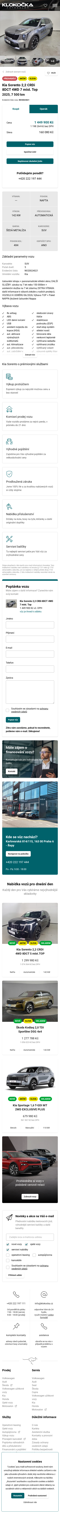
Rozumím (17, 1495)
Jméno (9, 618)
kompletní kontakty (16, 1335)
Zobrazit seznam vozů (16, 72)
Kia (4, 1395)
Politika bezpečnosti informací (42, 1451)
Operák (43, 109)
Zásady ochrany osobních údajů (40, 1444)
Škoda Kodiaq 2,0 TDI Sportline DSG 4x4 (30, 1029)
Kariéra (35, 1428)
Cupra (35, 1392)
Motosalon (7, 1406)
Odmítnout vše (30, 1502)
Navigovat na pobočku (18, 854)
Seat (34, 1385)
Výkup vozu (8, 1435)
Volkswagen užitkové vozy (13, 1390)
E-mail (9, 648)
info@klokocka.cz (44, 1303)
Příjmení (10, 633)
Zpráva (9, 678)
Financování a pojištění (14, 1449)
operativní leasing (21, 1255)
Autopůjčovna (9, 1432)
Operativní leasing (11, 1425)
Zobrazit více (30, 355)
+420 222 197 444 (30, 178)
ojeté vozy (35, 1244)
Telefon (10, 662)
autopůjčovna (45, 1255)
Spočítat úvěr (30, 152)
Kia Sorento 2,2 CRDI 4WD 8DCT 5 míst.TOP (30, 951)
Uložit (53, 73)
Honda (5, 1399)
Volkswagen (8, 1378)
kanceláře (16, 1260)
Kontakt (11, 771)
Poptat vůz (30, 144)
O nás (35, 1425)
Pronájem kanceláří (12, 1439)
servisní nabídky (20, 1249)
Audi (4, 1381)
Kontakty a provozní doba (42, 1437)
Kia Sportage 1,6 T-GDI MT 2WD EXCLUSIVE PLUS (30, 1107)
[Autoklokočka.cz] (17, 5)
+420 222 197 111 (16, 1303)
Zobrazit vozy (30, 1196)
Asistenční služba (41, 1432)
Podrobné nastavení (37, 1495)
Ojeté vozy (7, 1402)
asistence (44, 1335)
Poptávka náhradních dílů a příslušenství (13, 1444)
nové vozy (17, 1244)
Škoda (5, 1385)
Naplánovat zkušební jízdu (30, 161)
